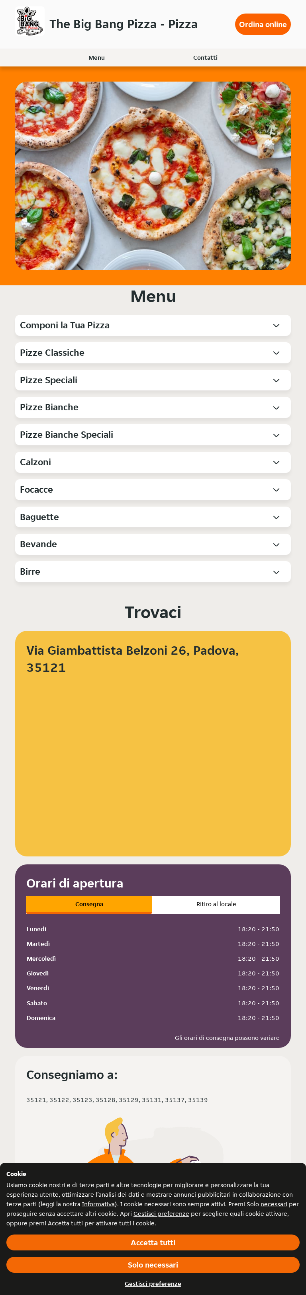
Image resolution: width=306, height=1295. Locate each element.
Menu (96, 57)
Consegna (89, 904)
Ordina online (263, 24)
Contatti (205, 57)
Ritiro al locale (216, 904)
